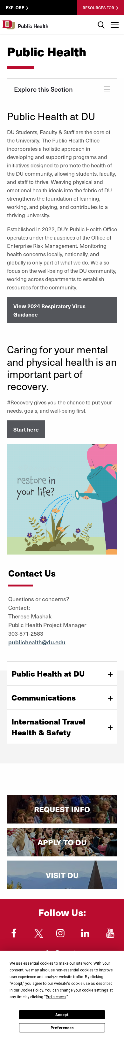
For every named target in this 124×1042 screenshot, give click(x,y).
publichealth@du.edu (36, 642)
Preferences (62, 1028)
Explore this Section (43, 89)
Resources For (98, 7)
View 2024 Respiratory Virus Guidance (49, 310)
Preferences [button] (56, 997)
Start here (26, 429)
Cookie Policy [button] (31, 990)
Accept (62, 1015)
